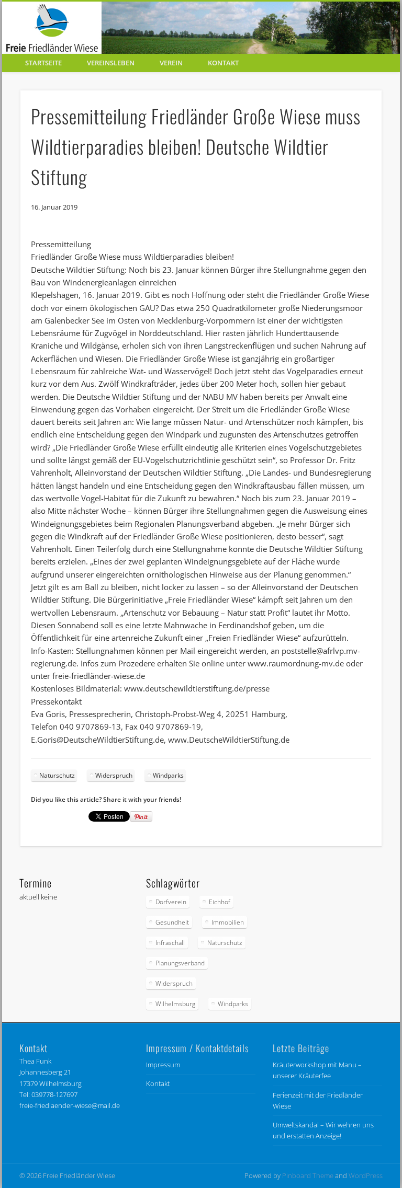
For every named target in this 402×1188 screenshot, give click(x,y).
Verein (171, 62)
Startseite (43, 62)
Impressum (163, 1064)
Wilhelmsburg (175, 1003)
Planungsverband (180, 963)
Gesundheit (172, 922)
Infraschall (170, 942)
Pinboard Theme (307, 1175)
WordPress (366, 1175)
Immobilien (227, 922)
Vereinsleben (111, 62)
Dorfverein (170, 901)
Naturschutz (57, 775)
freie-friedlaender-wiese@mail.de (69, 1105)
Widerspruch (113, 775)
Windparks (168, 775)
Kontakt (223, 62)
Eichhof (219, 901)
